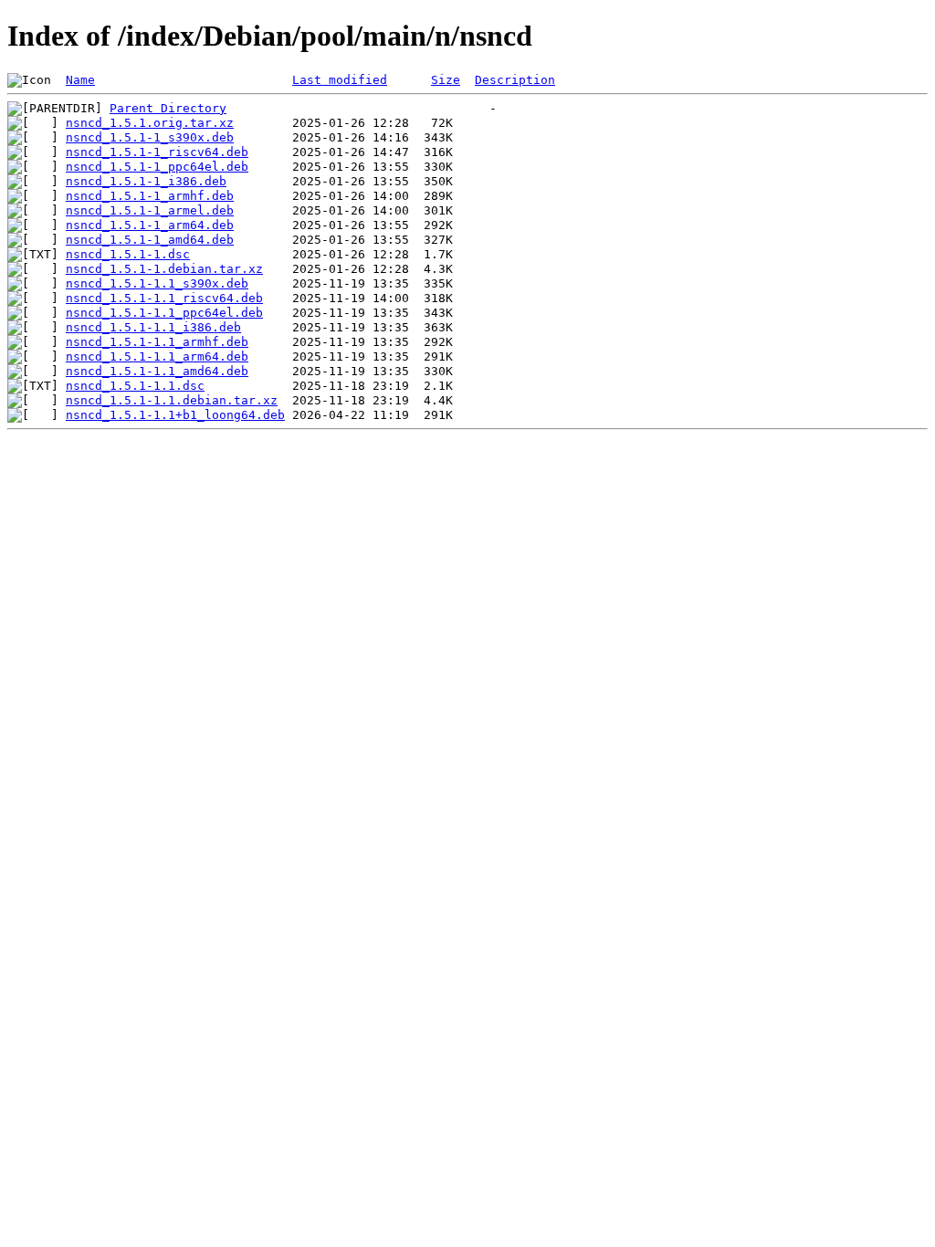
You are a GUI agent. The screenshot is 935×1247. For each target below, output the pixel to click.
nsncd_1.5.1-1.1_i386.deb (153, 327)
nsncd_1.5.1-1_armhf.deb (150, 196)
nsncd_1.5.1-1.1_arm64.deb (157, 356)
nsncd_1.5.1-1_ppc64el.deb (157, 166)
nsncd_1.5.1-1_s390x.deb (150, 137)
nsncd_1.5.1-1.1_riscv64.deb (164, 298)
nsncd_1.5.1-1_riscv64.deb (157, 152)
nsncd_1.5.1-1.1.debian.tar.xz (172, 400)
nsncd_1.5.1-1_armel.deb (150, 210)
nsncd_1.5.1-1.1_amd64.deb (157, 371)
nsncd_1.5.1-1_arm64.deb (150, 225)
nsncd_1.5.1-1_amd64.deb (150, 239)
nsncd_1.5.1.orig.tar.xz (150, 123)
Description (515, 80)
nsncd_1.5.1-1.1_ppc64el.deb (164, 313)
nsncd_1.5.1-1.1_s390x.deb (157, 283)
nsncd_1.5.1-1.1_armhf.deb (157, 342)
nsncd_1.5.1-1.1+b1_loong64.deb (175, 415)
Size (445, 80)
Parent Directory (168, 108)
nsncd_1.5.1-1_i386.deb (146, 181)
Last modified (339, 80)
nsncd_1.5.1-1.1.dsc (135, 386)
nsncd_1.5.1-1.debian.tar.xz (164, 269)
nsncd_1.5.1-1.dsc (128, 254)
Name (80, 80)
